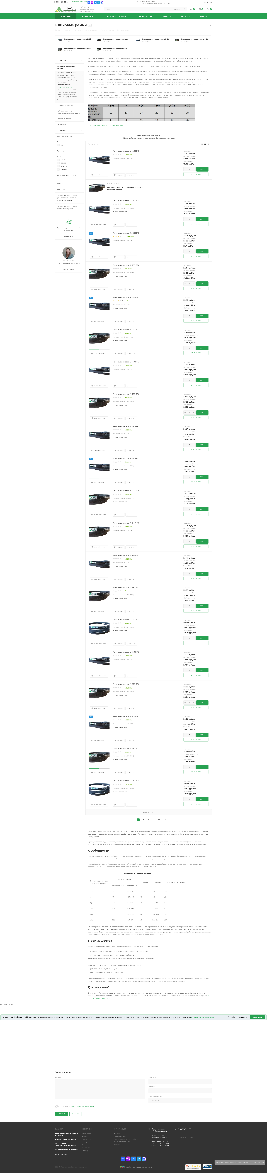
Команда (85, 1142)
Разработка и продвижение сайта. (138, 1167)
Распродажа (61, 1154)
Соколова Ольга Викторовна (69, 263)
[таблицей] (208, 144)
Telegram (98, 2)
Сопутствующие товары (66, 1150)
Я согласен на (77, 1106)
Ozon (89, 2)
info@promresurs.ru (159, 1131)
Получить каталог (187, 1137)
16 (159, 820)
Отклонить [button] (243, 1017)
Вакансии (85, 1145)
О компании (86, 1133)
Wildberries (92, 2)
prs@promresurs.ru (159, 1137)
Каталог (59, 1129)
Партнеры (85, 1150)
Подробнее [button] (232, 1017)
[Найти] (184, 9)
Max (101, 2)
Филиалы (117, 1133)
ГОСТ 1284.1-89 (94, 125)
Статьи (84, 1136)
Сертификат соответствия (112, 125)
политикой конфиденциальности (202, 1017)
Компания (87, 1129)
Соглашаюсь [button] (257, 1017)
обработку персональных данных (82, 1106)
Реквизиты (86, 1148)
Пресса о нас (86, 1139)
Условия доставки (120, 1136)
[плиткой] (201, 144)
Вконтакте (95, 2)
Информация (120, 1129)
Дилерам (117, 1144)
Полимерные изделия (65, 1139)
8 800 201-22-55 (62, 2)
